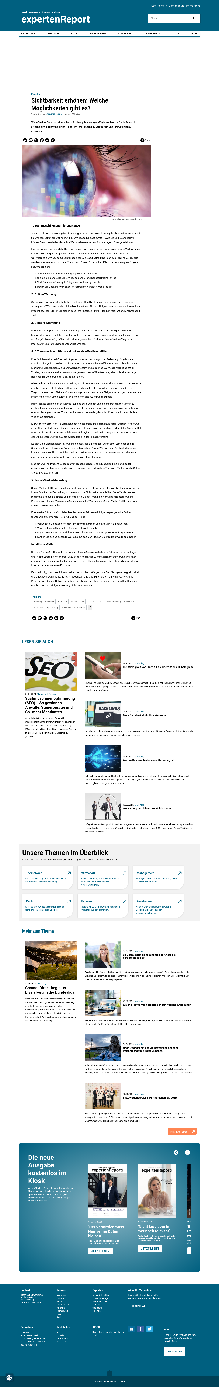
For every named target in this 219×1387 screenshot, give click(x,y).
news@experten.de (29, 1345)
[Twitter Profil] (149, 1329)
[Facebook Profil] (140, 1329)
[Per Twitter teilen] (53, 140)
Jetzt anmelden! (174, 1351)
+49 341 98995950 (32, 1302)
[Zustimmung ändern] (9, 1377)
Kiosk (94, 1335)
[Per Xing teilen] (47, 140)
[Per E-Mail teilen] (25, 140)
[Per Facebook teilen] (41, 140)
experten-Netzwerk (29, 1335)
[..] (90, 607)
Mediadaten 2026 (138, 1306)
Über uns (25, 1332)
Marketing (36, 94)
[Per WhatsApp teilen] (36, 140)
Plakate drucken (40, 383)
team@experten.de (36, 1338)
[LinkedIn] (131, 1329)
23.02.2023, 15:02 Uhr (54, 114)
